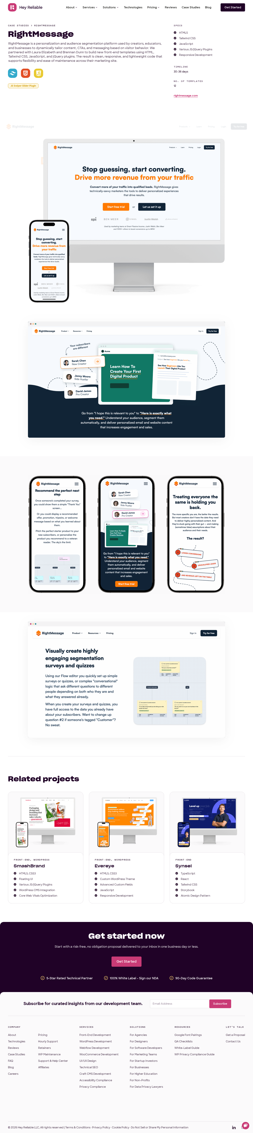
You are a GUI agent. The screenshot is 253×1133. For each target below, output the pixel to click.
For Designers (139, 1041)
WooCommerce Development (99, 1054)
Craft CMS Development (95, 1073)
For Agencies (138, 1035)
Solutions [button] (109, 7)
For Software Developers (146, 1048)
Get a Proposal (235, 1035)
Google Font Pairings (188, 1035)
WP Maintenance (49, 1054)
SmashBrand (29, 865)
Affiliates (43, 1067)
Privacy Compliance (92, 1086)
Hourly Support (48, 1041)
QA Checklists (183, 1041)
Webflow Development (94, 1048)
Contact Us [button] (233, 1041)
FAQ (10, 1061)
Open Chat (245, 1125)
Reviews (171, 7)
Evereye (104, 865)
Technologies (133, 7)
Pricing (152, 7)
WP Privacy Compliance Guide (194, 1054)
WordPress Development (95, 1041)
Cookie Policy (120, 1127)
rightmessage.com (186, 95)
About (70, 7)
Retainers (44, 1048)
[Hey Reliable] (25, 7)
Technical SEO (88, 1067)
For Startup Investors (143, 1061)
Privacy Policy (101, 1127)
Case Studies (191, 7)
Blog (208, 7)
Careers (13, 1073)
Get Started (232, 7)
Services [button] (89, 7)
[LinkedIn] (234, 1127)
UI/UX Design (87, 1061)
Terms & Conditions (77, 1127)
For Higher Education (143, 1073)
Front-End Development (95, 1035)
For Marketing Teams (143, 1054)
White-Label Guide (186, 1048)
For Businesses (139, 1067)
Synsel (183, 865)
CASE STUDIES (18, 25)
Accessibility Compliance (95, 1080)
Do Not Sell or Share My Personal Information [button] (159, 1127)
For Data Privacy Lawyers (146, 1086)
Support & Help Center (53, 1061)
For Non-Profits (140, 1080)
